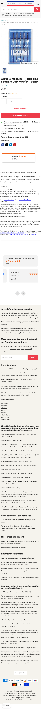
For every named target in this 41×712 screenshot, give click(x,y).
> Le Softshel (5, 415)
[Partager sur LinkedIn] (10, 144)
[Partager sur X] (6, 144)
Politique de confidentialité (24, 691)
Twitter (26, 234)
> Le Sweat (5, 417)
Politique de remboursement (11, 696)
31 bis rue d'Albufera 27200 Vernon (12, 233)
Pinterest (34, 234)
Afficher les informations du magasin (14, 128)
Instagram (19, 234)
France (19, 673)
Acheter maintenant (20, 115)
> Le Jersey (4, 410)
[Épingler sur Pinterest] (14, 144)
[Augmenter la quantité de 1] (19, 101)
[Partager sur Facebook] (2, 144)
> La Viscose (5, 420)
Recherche (10, 691)
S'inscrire (32, 357)
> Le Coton (4, 406)
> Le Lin (3, 413)
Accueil (3, 21)
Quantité (4, 96)
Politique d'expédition (29, 696)
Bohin (6, 85)
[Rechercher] (37, 9)
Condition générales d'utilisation (14, 693)
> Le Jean (4, 408)
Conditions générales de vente (20, 698)
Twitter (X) (28, 349)
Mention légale (30, 693)
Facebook (12, 234)
